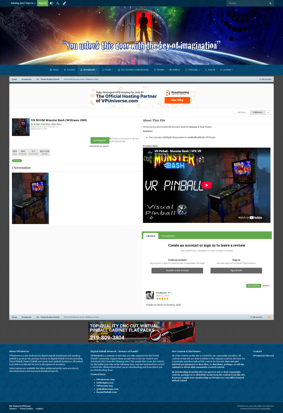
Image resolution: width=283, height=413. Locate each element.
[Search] (270, 3)
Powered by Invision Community (255, 409)
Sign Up (43, 3)
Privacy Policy (26, 409)
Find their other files (51, 124)
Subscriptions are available (22, 368)
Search (211, 70)
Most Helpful (254, 286)
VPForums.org (104, 385)
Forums (71, 70)
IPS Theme (14, 406)
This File (259, 3)
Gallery (176, 70)
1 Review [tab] (150, 236)
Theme (12, 409)
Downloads (89, 70)
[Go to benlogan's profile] (150, 295)
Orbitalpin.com (104, 382)
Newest (266, 286)
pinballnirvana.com (107, 389)
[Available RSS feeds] (269, 317)
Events (160, 70)
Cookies (39, 409)
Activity (227, 70)
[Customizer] (51, 3)
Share (243, 112)
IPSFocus (26, 406)
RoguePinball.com (106, 392)
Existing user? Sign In (22, 3)
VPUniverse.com (105, 379)
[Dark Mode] (58, 3)
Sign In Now (236, 270)
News (56, 70)
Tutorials (193, 70)
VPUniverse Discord (263, 355)
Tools (108, 70)
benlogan (161, 292)
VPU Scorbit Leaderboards (135, 70)
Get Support (100, 140)
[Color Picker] (64, 3)
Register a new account (177, 270)
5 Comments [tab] (167, 236)
